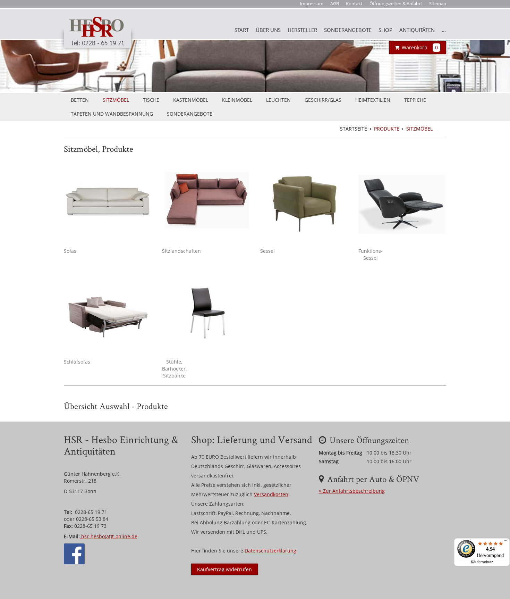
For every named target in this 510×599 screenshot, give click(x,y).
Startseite (354, 128)
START (242, 29)
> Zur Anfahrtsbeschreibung (352, 491)
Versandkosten (271, 494)
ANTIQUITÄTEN (417, 29)
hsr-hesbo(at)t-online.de (108, 536)
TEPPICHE (415, 100)
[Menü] (505, 542)
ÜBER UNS (268, 29)
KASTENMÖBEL (190, 100)
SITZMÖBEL (116, 100)
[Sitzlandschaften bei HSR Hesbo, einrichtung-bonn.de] (206, 201)
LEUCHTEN (278, 100)
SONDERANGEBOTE (348, 29)
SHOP (385, 29)
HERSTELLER (302, 29)
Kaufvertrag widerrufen (224, 569)
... (444, 29)
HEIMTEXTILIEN (372, 100)
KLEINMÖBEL (237, 100)
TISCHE (151, 100)
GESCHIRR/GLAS (323, 100)
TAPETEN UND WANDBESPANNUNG (112, 113)
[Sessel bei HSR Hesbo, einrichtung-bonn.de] (304, 201)
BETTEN (80, 100)
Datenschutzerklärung (270, 550)
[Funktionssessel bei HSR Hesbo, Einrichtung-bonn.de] (402, 201)
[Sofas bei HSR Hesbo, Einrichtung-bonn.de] (108, 201)
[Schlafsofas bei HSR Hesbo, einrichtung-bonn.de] (108, 312)
